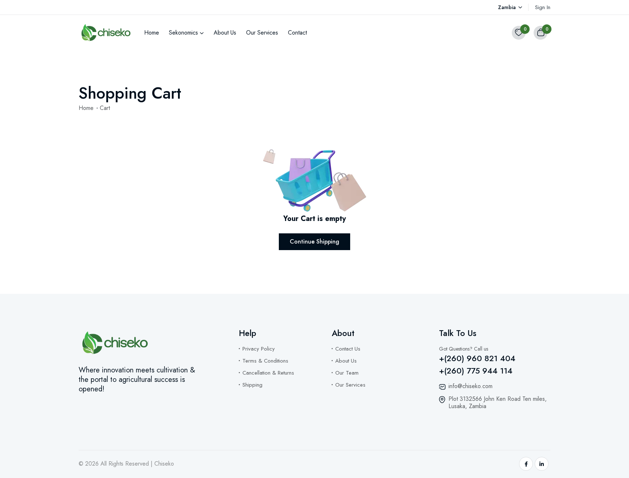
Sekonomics (183, 32)
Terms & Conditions (265, 361)
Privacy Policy (258, 349)
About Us (225, 32)
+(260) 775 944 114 (476, 370)
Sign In (542, 7)
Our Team (347, 373)
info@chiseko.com (470, 386)
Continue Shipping (314, 241)
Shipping (252, 385)
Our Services (262, 32)
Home (151, 32)
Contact (297, 32)
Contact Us (347, 349)
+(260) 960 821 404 (477, 358)
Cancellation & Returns (268, 373)
